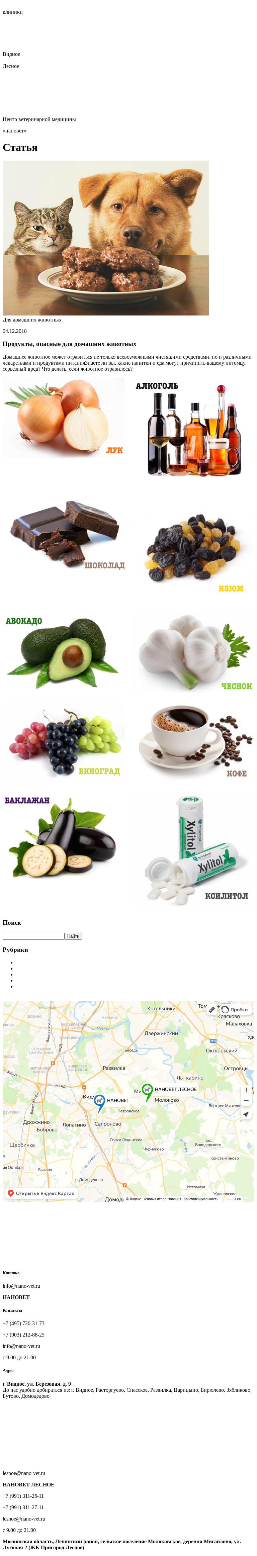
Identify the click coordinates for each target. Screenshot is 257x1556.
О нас (28, 24)
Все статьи (15, 998)
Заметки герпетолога (40, 986)
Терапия (12, 36)
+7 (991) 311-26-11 (23, 72)
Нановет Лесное (59, 18)
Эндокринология (167, 42)
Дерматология (38, 42)
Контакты (81, 48)
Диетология (100, 42)
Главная (12, 24)
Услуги (11, 30)
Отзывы (60, 48)
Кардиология (71, 42)
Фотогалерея (34, 48)
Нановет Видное (22, 18)
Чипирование (157, 36)
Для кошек (28, 974)
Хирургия (34, 36)
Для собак (27, 980)
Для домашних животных (45, 968)
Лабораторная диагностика (205, 36)
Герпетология (131, 42)
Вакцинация (126, 36)
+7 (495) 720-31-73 (24, 60)
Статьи (11, 48)
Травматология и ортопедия (79, 36)
